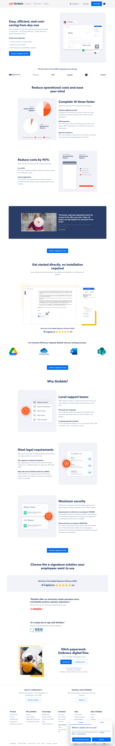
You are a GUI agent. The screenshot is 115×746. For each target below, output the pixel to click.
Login (87, 4)
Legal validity (30, 717)
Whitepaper (46, 714)
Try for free (96, 4)
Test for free (66, 662)
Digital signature (47, 724)
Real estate (61, 719)
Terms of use (32, 743)
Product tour (14, 714)
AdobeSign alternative (33, 719)
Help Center (78, 714)
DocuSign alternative (32, 721)
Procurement (62, 729)
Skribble (18, 3)
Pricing (46, 4)
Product (28, 4)
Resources (37, 4)
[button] (104, 4)
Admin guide (78, 719)
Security (28, 714)
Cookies (48, 743)
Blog (43, 721)
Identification (14, 719)
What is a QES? (47, 717)
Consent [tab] (81, 722)
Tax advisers (62, 717)
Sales (60, 727)
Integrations (13, 721)
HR (59, 732)
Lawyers (60, 721)
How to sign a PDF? (48, 719)
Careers (93, 719)
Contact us (75, 4)
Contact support (80, 717)
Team (92, 717)
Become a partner (33, 700)
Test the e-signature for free (19, 53)
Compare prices (80, 662)
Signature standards (16, 724)
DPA (43, 743)
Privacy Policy (82, 734)
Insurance (61, 714)
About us (93, 714)
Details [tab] (102, 722)
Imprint (55, 743)
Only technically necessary (81, 739)
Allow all (101, 739)
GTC (38, 743)
